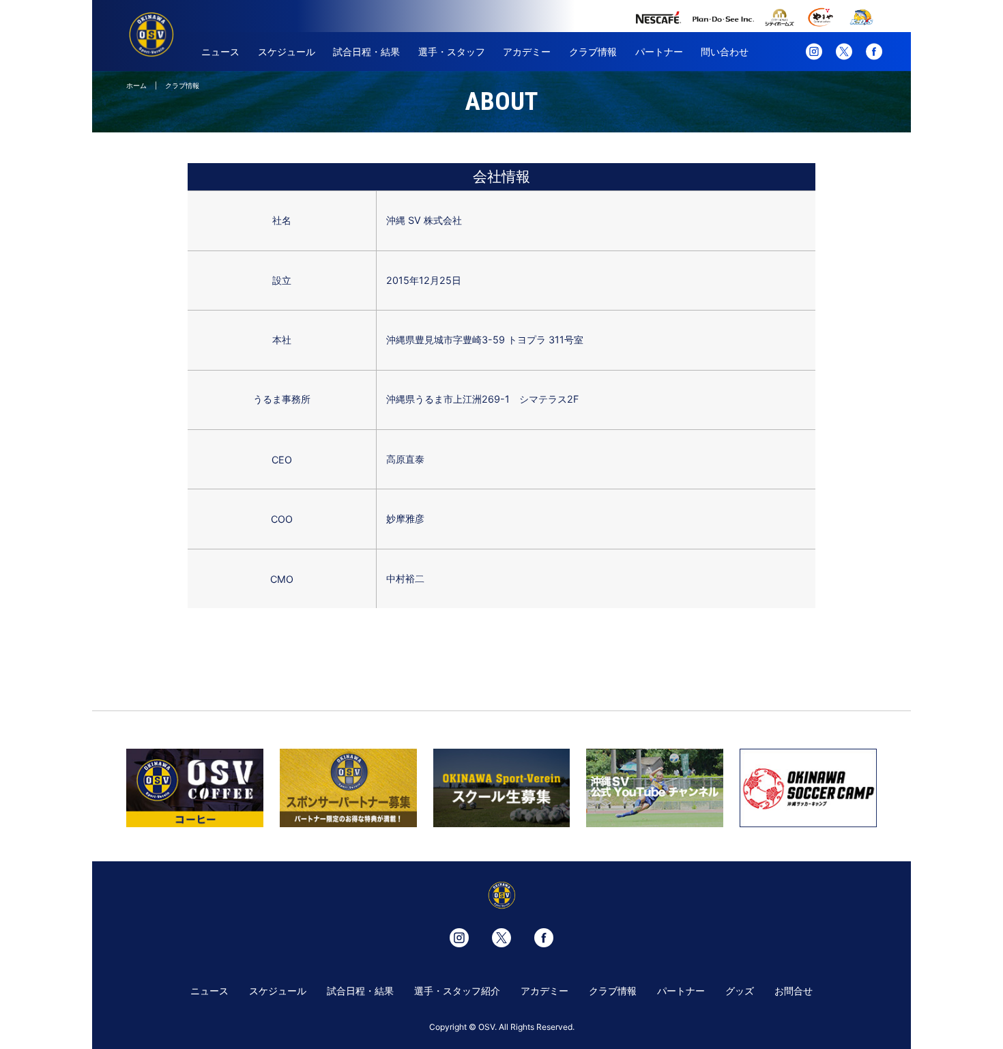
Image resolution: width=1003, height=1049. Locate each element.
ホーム (136, 85)
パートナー (659, 51)
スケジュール (286, 51)
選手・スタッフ (451, 51)
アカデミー (527, 51)
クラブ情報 (593, 51)
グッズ (739, 990)
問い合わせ (724, 51)
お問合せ (793, 990)
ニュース (220, 51)
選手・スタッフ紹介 (457, 990)
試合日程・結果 (366, 51)
